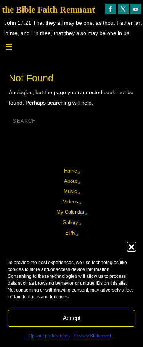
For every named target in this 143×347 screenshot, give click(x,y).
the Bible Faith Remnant (48, 9)
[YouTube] (135, 9)
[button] (131, 246)
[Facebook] (110, 9)
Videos (70, 201)
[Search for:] (54, 121)
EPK (70, 233)
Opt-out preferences (49, 336)
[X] (123, 9)
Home (70, 171)
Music (70, 191)
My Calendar (70, 212)
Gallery (70, 222)
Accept (71, 318)
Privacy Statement (92, 336)
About (70, 181)
